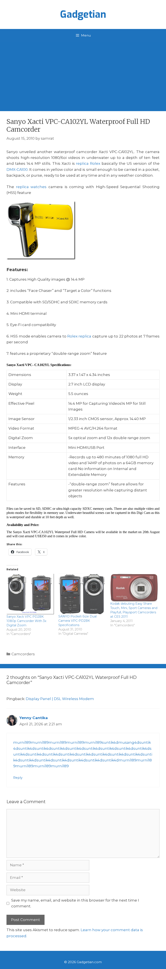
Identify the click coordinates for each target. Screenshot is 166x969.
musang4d (128, 742)
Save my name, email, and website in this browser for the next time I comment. (75, 903)
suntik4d (110, 742)
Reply (17, 778)
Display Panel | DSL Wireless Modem (60, 699)
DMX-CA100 (17, 169)
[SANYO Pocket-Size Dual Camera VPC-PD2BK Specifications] (82, 594)
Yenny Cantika (33, 718)
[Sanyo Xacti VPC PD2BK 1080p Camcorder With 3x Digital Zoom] (30, 594)
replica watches (31, 187)
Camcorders (23, 654)
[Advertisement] (83, 74)
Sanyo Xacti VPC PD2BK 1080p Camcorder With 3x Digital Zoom (26, 621)
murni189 (22, 742)
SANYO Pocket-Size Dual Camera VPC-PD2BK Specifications (77, 620)
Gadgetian (83, 14)
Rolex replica (79, 336)
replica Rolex (88, 163)
